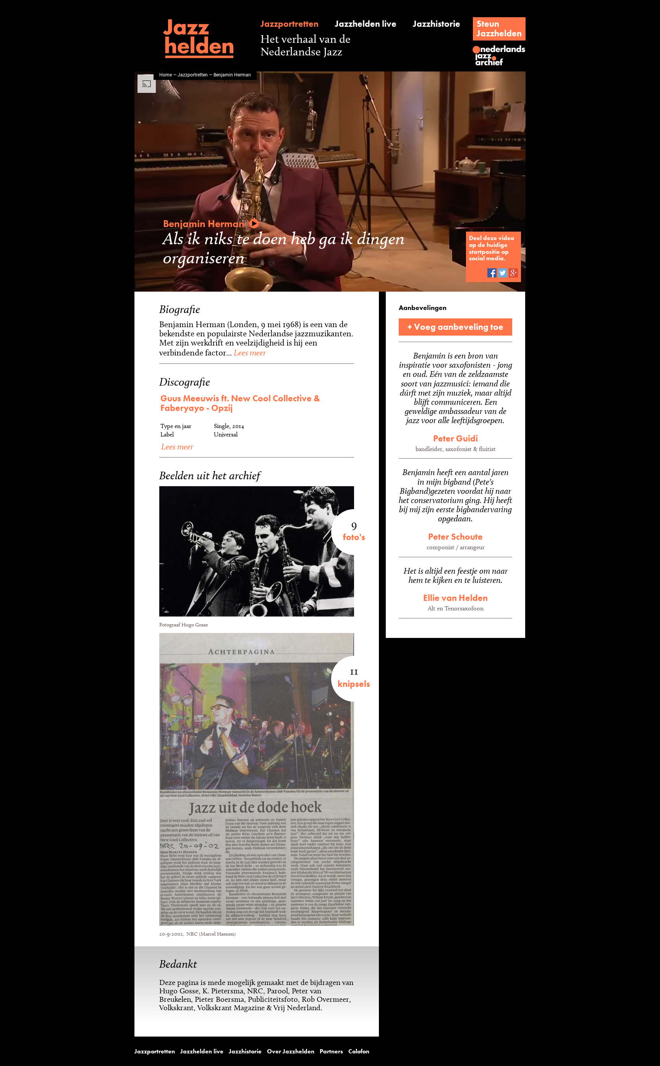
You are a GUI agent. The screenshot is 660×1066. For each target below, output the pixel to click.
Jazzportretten (289, 24)
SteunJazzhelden (499, 28)
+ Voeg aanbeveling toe (455, 327)
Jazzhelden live (365, 24)
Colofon (358, 1051)
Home (165, 74)
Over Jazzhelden (290, 1051)
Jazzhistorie (436, 24)
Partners (331, 1051)
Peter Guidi (455, 438)
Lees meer (249, 352)
